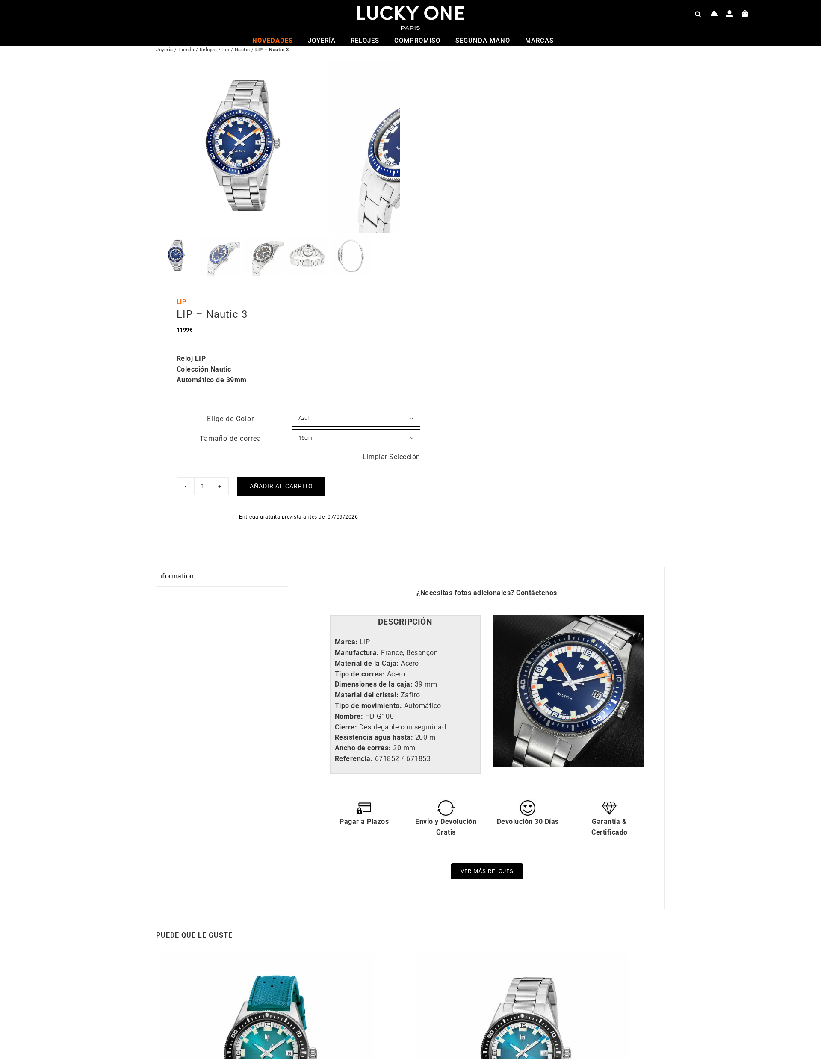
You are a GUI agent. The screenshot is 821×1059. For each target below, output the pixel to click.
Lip (226, 50)
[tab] (405, 622)
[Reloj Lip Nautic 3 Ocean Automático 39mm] (267, 958)
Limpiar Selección (391, 457)
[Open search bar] (698, 13)
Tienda (186, 50)
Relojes (208, 50)
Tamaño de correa (230, 438)
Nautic (242, 50)
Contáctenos (536, 593)
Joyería (164, 50)
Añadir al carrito (281, 486)
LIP (182, 302)
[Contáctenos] (714, 13)
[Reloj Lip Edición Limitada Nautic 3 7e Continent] (522, 958)
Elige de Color (230, 419)
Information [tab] (175, 576)
